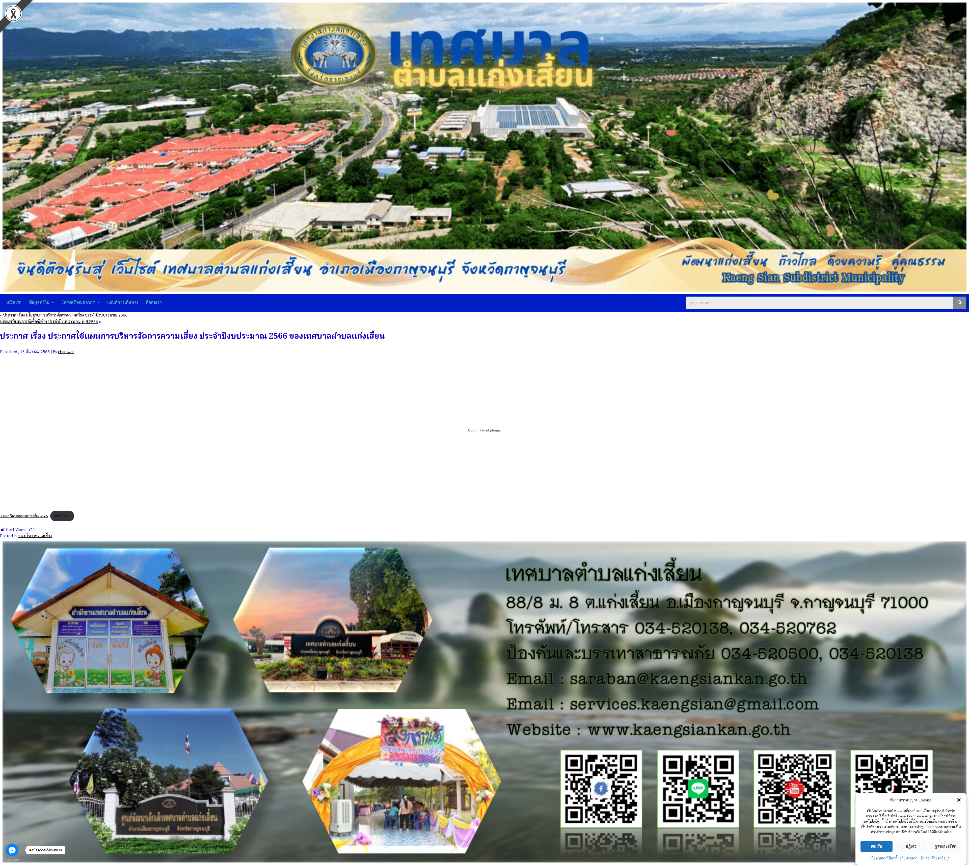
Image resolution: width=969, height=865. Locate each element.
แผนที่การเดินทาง (122, 302)
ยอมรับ (876, 847)
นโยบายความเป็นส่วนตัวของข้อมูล (925, 858)
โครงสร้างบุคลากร (78, 302)
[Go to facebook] (12, 850)
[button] (958, 799)
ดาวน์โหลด (62, 516)
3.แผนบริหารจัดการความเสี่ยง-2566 (24, 516)
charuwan (66, 351)
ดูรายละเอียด (945, 847)
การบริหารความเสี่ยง (35, 535)
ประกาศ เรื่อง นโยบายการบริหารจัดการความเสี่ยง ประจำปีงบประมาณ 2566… (66, 315)
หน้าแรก (13, 302)
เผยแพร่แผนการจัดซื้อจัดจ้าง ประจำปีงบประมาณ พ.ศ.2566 (49, 321)
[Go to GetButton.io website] (12, 859)
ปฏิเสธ (911, 847)
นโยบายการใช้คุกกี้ (883, 858)
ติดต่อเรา (154, 302)
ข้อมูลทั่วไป (39, 302)
